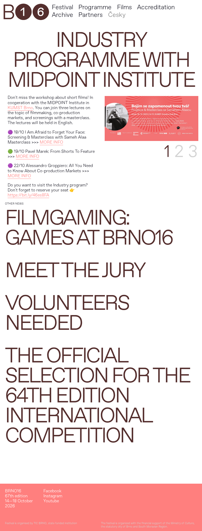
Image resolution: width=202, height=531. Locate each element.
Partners (90, 15)
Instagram (52, 496)
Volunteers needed (67, 313)
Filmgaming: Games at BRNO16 (88, 228)
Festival (62, 7)
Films (124, 7)
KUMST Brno (20, 107)
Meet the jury (75, 270)
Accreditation (156, 7)
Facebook (52, 491)
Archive (62, 15)
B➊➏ (25, 12)
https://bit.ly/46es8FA (28, 195)
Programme (95, 7)
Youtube (51, 501)
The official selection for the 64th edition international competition (97, 396)
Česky (116, 15)
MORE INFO (51, 142)
